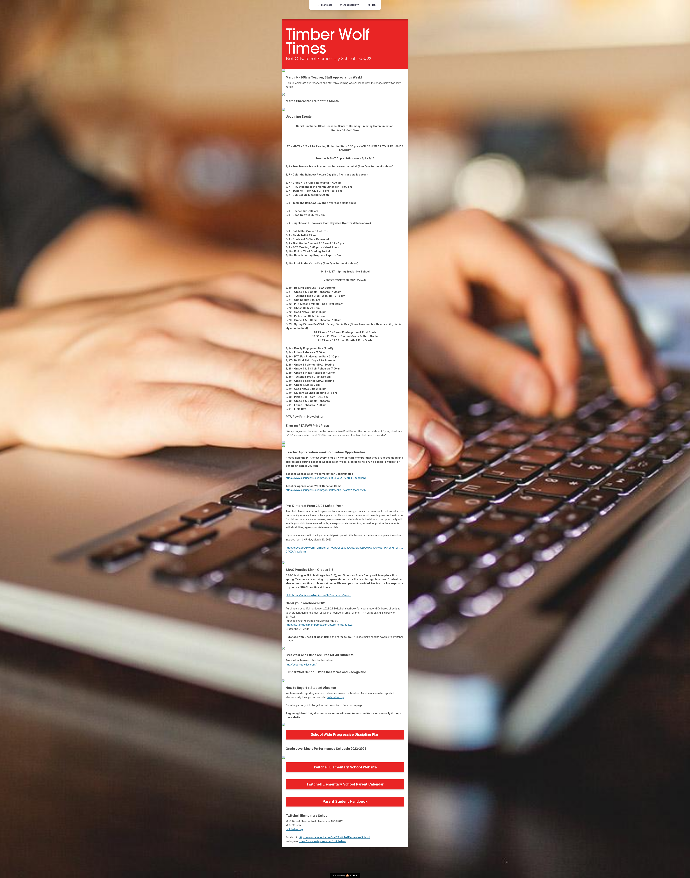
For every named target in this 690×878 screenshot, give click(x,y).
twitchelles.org (335, 697)
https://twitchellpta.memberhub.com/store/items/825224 (319, 624)
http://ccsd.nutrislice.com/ (301, 664)
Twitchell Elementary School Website (345, 767)
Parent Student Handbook (345, 801)
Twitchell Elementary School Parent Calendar (345, 784)
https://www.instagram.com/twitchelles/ (322, 841)
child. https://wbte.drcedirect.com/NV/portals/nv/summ (318, 595)
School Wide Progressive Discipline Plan (345, 734)
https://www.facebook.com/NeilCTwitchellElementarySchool (334, 837)
